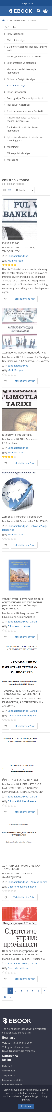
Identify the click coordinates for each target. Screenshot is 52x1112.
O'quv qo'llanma (38, 882)
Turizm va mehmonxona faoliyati (25, 111)
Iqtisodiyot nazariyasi (18, 104)
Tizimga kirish (26, 3)
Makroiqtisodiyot (16, 40)
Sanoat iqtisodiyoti (17, 85)
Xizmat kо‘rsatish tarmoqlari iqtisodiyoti (22, 71)
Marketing (12, 159)
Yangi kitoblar (8, 1075)
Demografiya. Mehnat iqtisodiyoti (25, 98)
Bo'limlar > (7, 1065)
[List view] (9, 190)
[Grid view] (4, 190)
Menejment (13, 146)
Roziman (26, 1106)
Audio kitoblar (9, 1070)
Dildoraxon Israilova (19, 626)
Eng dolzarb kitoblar (12, 1084)
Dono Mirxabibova (18, 968)
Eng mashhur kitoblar (12, 1079)
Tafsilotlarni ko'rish (24, 298)
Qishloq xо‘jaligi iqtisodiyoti (21, 79)
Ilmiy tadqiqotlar (15, 33)
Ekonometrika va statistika (21, 62)
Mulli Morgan (15, 260)
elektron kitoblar (18, 20)
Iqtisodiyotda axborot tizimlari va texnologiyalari (24, 138)
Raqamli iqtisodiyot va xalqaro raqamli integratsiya (23, 119)
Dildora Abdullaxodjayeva (22, 715)
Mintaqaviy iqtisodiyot (19, 153)
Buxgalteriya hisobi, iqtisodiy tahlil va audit (27, 48)
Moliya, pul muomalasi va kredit (24, 56)
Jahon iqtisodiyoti (16, 92)
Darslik (33, 621)
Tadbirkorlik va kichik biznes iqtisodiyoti (22, 129)
